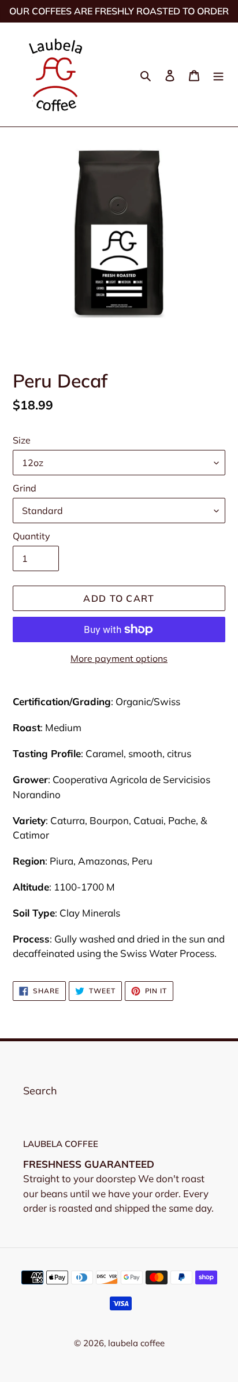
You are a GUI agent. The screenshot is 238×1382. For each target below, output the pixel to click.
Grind (24, 488)
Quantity (31, 536)
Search (40, 1090)
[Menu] (218, 74)
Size (22, 440)
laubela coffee (136, 1343)
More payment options (119, 658)
